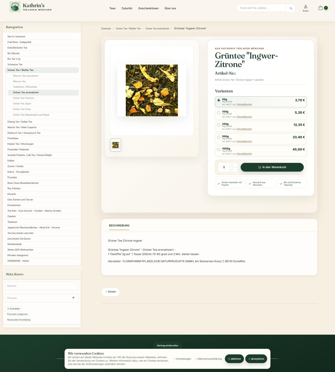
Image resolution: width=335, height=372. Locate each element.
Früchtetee (13, 138)
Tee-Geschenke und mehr (21, 233)
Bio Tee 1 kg (14, 59)
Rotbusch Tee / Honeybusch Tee (24, 133)
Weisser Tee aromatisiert (25, 76)
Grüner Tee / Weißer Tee (20, 70)
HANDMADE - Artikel (18, 261)
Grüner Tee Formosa (23, 98)
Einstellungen (183, 358)
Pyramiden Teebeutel (18, 149)
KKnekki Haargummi (18, 255)
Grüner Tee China (22, 109)
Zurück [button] (111, 291)
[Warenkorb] (320, 8)
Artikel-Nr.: (225, 73)
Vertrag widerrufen (167, 345)
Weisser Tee (19, 81)
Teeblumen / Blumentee (25, 87)
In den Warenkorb (274, 167)
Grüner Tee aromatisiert (26, 92)
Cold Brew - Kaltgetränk (19, 42)
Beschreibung (119, 225)
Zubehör (126, 8)
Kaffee (11, 160)
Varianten (224, 91)
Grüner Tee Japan (22, 103)
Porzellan (12, 177)
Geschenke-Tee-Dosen (19, 238)
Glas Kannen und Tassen (20, 199)
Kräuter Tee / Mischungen (21, 144)
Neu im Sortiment (16, 36)
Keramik (12, 194)
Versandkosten (244, 104)
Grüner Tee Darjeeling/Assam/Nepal (31, 114)
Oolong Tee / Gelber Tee (20, 121)
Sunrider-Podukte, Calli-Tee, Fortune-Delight (30, 155)
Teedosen (12, 222)
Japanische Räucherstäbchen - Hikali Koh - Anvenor (34, 227)
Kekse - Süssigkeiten (18, 172)
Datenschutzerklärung (209, 358)
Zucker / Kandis (16, 166)
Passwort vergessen (17, 314)
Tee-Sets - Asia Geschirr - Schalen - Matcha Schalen (34, 210)
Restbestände (14, 244)
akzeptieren (257, 358)
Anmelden (14, 308)
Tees (112, 8)
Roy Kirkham (14, 188)
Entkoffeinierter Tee (17, 47)
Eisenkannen (14, 205)
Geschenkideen (148, 8)
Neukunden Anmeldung (18, 319)
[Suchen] (291, 8)
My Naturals (14, 53)
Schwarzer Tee (15, 64)
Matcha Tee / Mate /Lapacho (22, 127)
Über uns (170, 8)
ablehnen (235, 358)
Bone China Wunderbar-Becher (23, 183)
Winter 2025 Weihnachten (20, 249)
